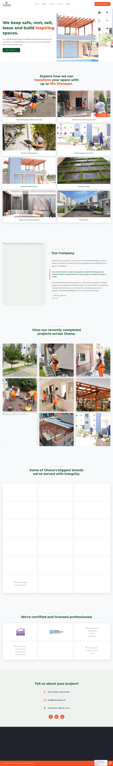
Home (37, 4)
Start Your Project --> (102, 4)
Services (51, 4)
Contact (68, 4)
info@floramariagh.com (57, 700)
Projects (44, 4)
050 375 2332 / (53, 692)
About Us (60, 4)
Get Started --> (11, 50)
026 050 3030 (64, 692)
